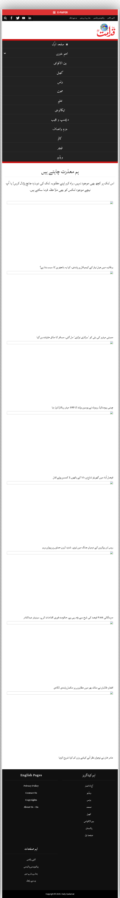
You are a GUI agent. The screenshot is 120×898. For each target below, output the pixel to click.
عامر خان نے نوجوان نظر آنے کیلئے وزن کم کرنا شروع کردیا (86, 757)
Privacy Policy (31, 786)
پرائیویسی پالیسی (98, 18)
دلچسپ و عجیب (60, 120)
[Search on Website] (5, 18)
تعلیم (60, 101)
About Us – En (31, 807)
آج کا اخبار (89, 786)
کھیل (60, 73)
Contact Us (31, 793)
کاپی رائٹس (111, 18)
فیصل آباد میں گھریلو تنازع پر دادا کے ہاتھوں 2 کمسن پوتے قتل (83, 477)
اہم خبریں (62, 54)
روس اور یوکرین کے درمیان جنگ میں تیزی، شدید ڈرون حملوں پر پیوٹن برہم (77, 547)
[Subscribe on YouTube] (23, 18)
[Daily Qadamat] (106, 30)
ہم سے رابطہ (73, 18)
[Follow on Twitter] (17, 18)
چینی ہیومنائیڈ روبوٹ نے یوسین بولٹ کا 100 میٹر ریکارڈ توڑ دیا (82, 407)
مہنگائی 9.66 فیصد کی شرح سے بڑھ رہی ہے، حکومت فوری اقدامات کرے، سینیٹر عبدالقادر (68, 617)
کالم (60, 138)
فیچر (60, 148)
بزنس (60, 82)
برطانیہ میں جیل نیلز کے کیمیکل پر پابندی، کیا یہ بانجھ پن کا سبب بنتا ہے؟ (76, 267)
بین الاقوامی (60, 63)
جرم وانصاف (60, 129)
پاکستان (89, 828)
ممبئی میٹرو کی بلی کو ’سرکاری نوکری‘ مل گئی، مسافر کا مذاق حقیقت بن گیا (75, 337)
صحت (60, 91)
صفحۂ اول (89, 835)
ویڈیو (60, 157)
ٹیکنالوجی (60, 110)
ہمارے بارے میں (85, 18)
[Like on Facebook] (11, 18)
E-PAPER (62, 12)
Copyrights (31, 800)
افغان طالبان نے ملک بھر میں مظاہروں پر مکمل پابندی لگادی (83, 687)
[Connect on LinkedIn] (30, 18)
